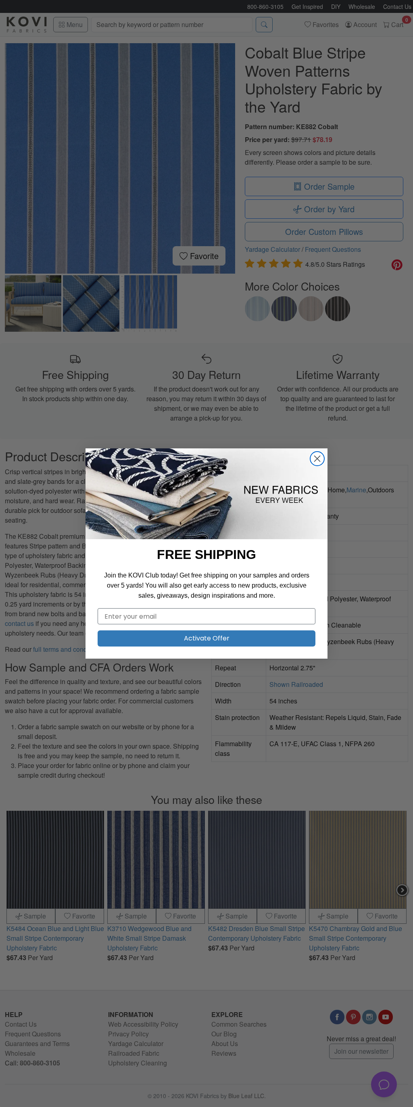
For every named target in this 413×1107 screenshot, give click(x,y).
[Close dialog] (317, 459)
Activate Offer (206, 638)
